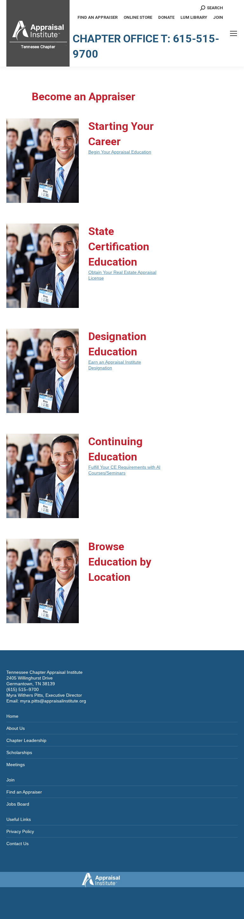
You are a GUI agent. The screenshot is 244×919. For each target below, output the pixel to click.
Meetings (15, 764)
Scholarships (19, 752)
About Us (15, 728)
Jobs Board (17, 804)
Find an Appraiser (24, 791)
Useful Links (18, 819)
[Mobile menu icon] (233, 33)
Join (10, 779)
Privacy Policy (20, 831)
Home (12, 716)
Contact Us (17, 843)
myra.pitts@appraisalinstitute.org (53, 700)
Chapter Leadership (26, 740)
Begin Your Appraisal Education (119, 151)
